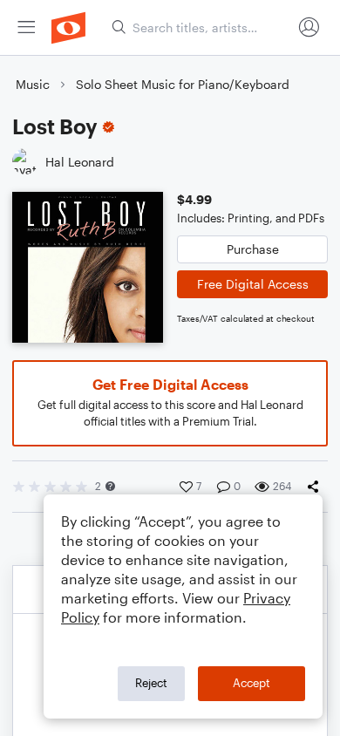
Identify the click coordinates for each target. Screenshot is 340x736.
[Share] (316, 486)
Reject (151, 683)
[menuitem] (26, 27)
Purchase (253, 249)
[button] (110, 486)
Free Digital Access (253, 283)
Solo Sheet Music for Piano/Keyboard (182, 84)
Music (33, 84)
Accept (251, 683)
